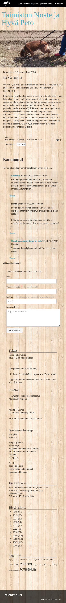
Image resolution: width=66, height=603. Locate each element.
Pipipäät (12, 454)
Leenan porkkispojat (18, 472)
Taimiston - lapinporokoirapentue (25, 396)
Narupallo (13, 458)
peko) (54, 565)
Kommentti (10, 307)
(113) (18, 542)
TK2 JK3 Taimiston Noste (21, 358)
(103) (18, 535)
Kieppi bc (13, 434)
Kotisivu (30, 297)
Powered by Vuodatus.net (51, 599)
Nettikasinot (25, 3)
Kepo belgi (14, 445)
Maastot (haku (34, 560)
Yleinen (21, 144)
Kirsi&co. (15, 175)
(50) (17, 525)
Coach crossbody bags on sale (26, 240)
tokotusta (12, 77)
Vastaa (12, 195)
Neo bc (12, 463)
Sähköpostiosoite (22, 286)
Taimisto (13, 437)
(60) (17, 529)
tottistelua (28, 569)
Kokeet (19, 560)
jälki (44, 565)
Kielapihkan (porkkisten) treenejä (24, 448)
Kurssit (24, 560)
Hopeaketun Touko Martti (44, 374)
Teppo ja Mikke (16, 466)
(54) (17, 522)
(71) (17, 532)
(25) (17, 512)
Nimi (8, 276)
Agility (11, 560)
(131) (18, 539)
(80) (17, 515)
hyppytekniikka (38, 565)
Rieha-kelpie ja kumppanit (21, 469)
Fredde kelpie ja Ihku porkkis (22, 451)
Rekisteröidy (46, 3)
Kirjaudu (59, 3)
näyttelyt (49, 565)
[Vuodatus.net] (14, 595)
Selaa (37, 3)
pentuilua (11, 570)
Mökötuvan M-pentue (19, 399)
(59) (17, 519)
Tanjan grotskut (16, 442)
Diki (15, 560)
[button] (32, 3)
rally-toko (17, 570)
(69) (17, 546)
